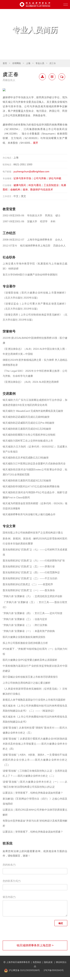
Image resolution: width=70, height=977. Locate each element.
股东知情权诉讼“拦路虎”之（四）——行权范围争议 (31, 572)
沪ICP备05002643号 (54, 970)
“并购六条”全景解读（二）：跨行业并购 (25, 625)
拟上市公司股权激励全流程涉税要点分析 (25, 642)
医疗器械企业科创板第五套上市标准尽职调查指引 (30, 676)
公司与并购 (40, 178)
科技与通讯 (35, 185)
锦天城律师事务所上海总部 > (35, 945)
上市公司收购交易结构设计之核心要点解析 (26, 682)
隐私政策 (48, 962)
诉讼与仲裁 (55, 178)
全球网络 (16, 63)
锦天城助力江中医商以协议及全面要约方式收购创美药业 (34, 463)
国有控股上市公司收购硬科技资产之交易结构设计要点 (33, 532)
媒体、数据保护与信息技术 (38, 189)
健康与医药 (19, 185)
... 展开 (34, 142)
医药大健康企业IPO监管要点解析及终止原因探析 (30, 659)
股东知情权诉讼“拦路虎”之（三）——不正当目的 (30, 578)
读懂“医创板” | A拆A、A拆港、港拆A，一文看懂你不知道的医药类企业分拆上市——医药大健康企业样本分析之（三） (35, 759)
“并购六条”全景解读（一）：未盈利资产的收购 (29, 631)
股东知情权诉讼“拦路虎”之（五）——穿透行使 (29, 566)
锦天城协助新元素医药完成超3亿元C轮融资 (27, 480)
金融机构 (15, 189)
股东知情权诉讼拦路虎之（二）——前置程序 (28, 584)
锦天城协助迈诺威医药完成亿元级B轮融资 (26, 416)
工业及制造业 (51, 185)
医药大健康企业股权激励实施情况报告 (24, 637)
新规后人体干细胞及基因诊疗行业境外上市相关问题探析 (34, 699)
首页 (5, 63)
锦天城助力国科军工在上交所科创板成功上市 (28, 440)
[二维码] (52, 77)
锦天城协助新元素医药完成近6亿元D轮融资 (27, 428)
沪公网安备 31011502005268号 (24, 970)
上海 (28, 63)
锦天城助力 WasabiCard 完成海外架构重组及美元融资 (33, 410)
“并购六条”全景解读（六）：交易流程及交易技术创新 (32, 596)
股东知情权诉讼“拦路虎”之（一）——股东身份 (29, 590)
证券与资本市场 (22, 178)
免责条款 (37, 962)
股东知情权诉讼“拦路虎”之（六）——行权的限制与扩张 (34, 560)
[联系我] (62, 77)
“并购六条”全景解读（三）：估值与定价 (25, 619)
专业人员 (40, 63)
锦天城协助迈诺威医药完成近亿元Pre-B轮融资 (28, 422)
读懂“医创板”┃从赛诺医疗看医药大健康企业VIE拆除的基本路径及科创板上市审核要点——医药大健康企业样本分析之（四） (35, 743)
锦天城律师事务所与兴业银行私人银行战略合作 (29, 514)
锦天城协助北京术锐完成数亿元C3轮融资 (26, 457)
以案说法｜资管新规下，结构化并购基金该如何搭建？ (33, 792)
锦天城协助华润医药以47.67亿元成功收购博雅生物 (31, 486)
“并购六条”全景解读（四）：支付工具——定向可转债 (32, 613)
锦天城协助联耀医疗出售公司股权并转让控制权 (29, 434)
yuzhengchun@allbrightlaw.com (31, 171)
